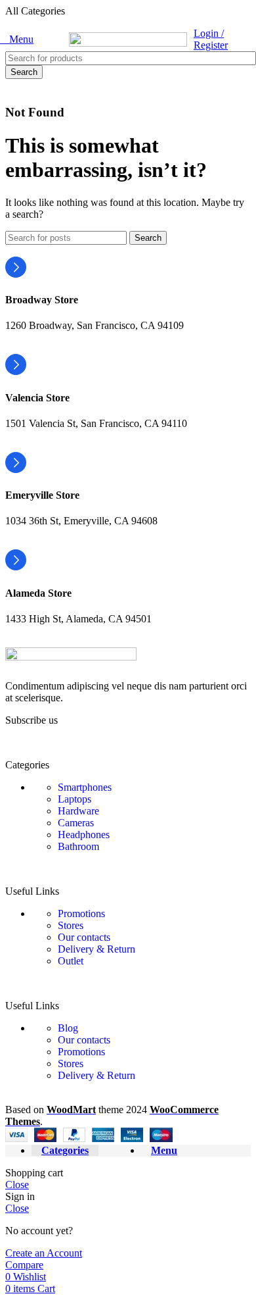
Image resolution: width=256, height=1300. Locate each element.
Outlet (70, 960)
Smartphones (85, 787)
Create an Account (43, 1253)
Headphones (84, 834)
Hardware (78, 810)
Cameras (76, 822)
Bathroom (78, 846)
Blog (68, 1028)
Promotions (81, 913)
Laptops (74, 799)
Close (17, 1184)
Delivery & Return (96, 949)
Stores (70, 925)
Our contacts (84, 937)
